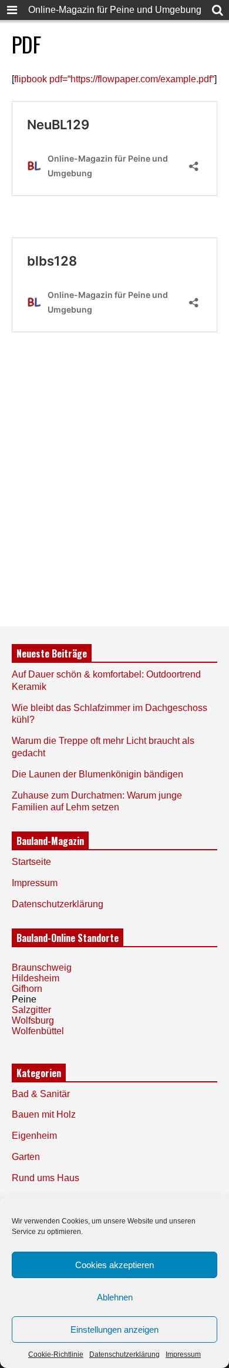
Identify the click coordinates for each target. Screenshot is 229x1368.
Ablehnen (115, 1297)
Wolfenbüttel (38, 1031)
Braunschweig (42, 968)
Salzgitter (31, 1010)
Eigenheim (34, 1136)
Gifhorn (27, 989)
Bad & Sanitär (41, 1094)
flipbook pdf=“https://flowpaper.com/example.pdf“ (114, 79)
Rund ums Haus (45, 1178)
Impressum (183, 1354)
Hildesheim (35, 978)
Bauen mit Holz (44, 1114)
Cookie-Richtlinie (55, 1354)
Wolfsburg (33, 1020)
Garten (26, 1157)
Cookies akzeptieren (114, 1265)
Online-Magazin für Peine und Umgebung (114, 10)
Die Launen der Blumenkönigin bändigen (97, 774)
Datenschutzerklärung (124, 1354)
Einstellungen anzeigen (114, 1330)
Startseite (31, 862)
